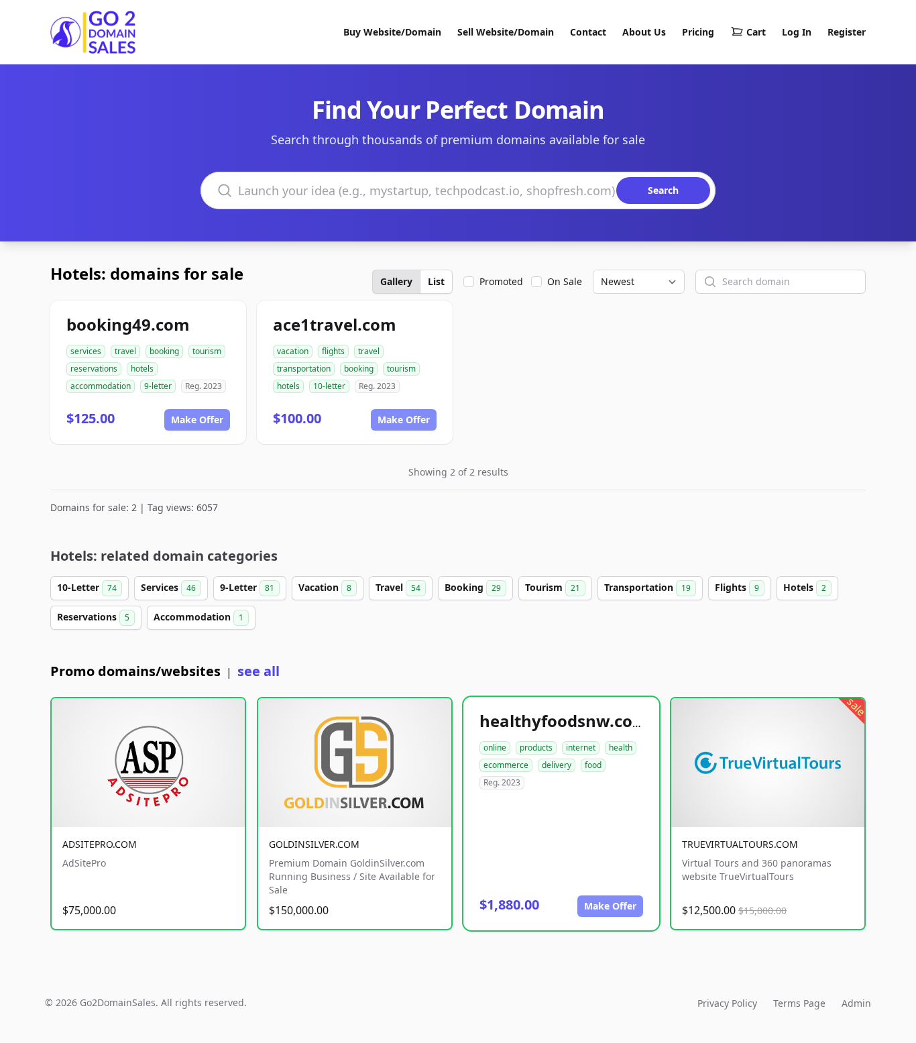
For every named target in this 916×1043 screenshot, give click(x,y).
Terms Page (799, 1003)
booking (164, 351)
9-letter (158, 386)
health (620, 747)
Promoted (501, 281)
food (593, 765)
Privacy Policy (727, 1003)
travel (125, 351)
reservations (93, 368)
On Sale (564, 281)
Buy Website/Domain (392, 31)
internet (580, 747)
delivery (556, 765)
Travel (398, 587)
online (494, 747)
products (536, 747)
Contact (588, 31)
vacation (292, 351)
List (436, 281)
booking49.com (128, 324)
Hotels (804, 587)
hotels (142, 368)
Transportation (647, 587)
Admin (856, 1003)
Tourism (552, 587)
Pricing (698, 31)
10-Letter (87, 587)
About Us (644, 31)
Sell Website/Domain (505, 31)
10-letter (329, 386)
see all (258, 671)
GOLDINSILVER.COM (314, 844)
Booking (473, 587)
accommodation (100, 386)
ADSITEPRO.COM (99, 844)
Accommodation (198, 616)
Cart (756, 31)
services (85, 351)
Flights (737, 587)
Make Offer (197, 419)
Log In (796, 31)
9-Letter (247, 587)
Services (168, 587)
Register (846, 31)
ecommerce (505, 765)
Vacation (324, 587)
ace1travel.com (334, 324)
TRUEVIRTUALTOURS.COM (740, 844)
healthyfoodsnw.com (563, 721)
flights (333, 351)
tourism (206, 351)
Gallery (396, 281)
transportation (304, 368)
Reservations (93, 616)
